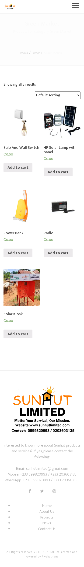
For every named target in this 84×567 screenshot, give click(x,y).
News (46, 523)
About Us (46, 511)
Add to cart (17, 167)
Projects (46, 517)
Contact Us (47, 529)
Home (24, 52)
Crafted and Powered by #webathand (51, 554)
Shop (36, 52)
